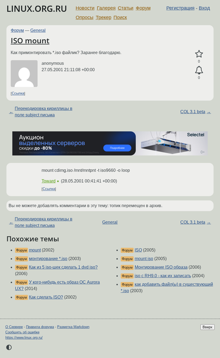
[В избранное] (199, 54)
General (38, 30)
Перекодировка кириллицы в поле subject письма (43, 111)
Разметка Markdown (73, 327)
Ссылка (18, 94)
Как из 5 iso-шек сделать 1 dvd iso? (63, 267)
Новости (85, 8)
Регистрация (180, 8)
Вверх (207, 327)
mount (35, 250)
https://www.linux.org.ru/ (24, 338)
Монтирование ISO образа (161, 267)
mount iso (144, 258)
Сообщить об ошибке (22, 332)
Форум (143, 8)
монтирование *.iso (48, 258)
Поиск (120, 17)
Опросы (84, 17)
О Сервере (14, 327)
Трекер (103, 17)
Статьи (125, 8)
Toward (49, 181)
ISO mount (30, 40)
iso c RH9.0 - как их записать (163, 275)
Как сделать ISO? (46, 297)
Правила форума (40, 327)
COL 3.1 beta (192, 111)
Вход (204, 8)
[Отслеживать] (199, 70)
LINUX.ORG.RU (36, 8)
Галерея (106, 8)
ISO (138, 250)
